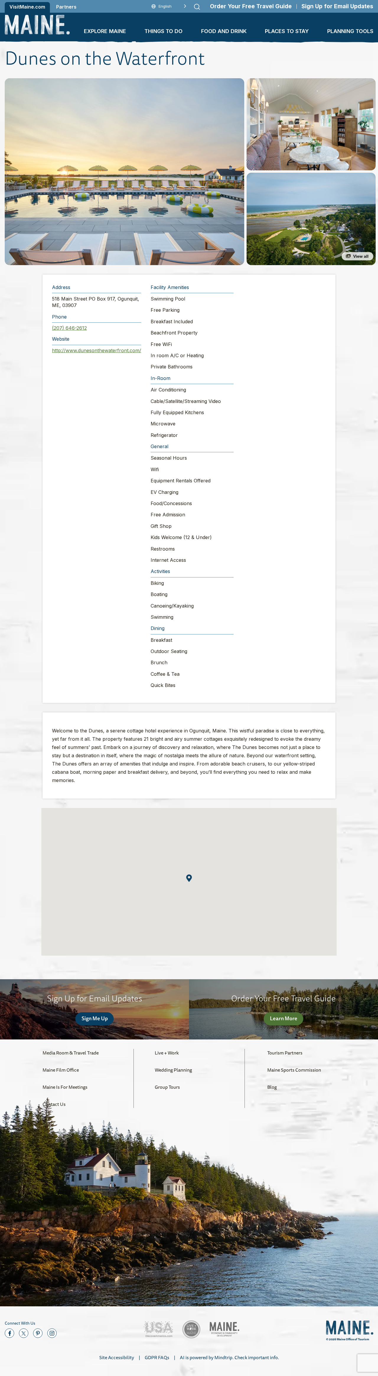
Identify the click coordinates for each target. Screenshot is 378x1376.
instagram (52, 1333)
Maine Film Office (61, 1070)
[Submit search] (197, 6)
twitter (23, 1333)
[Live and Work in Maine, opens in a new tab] (191, 1329)
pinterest (38, 1333)
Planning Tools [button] (350, 31)
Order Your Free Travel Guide (251, 6)
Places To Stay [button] (287, 31)
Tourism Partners (284, 1053)
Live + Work (167, 1053)
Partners (66, 7)
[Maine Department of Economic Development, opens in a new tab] (224, 1329)
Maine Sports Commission (294, 1070)
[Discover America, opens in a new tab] (158, 1329)
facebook (9, 1333)
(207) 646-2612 (69, 328)
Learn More (283, 1018)
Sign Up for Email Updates (337, 6)
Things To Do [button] (163, 31)
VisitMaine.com (27, 7)
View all (361, 256)
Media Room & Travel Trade (71, 1053)
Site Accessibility (116, 1357)
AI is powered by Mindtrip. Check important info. (229, 1357)
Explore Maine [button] (105, 31)
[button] (124, 171)
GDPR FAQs (157, 1357)
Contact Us (54, 1104)
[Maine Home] (37, 25)
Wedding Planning (173, 1070)
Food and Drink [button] (224, 31)
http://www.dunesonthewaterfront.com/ (96, 350)
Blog (272, 1087)
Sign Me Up (95, 1018)
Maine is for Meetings (65, 1087)
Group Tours (167, 1087)
